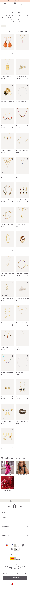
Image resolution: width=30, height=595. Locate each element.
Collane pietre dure (9, 21)
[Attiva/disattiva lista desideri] (12, 36)
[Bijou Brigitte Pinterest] (19, 567)
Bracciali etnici (15, 21)
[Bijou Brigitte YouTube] (23, 567)
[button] (21, 4)
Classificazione (22, 31)
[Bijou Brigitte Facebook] (15, 567)
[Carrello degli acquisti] (28, 4)
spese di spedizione (20, 587)
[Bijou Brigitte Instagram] (10, 567)
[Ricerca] (5, 4)
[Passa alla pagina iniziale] (15, 3)
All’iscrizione (15, 577)
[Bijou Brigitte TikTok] (6, 567)
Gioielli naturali (22, 21)
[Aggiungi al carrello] (12, 54)
